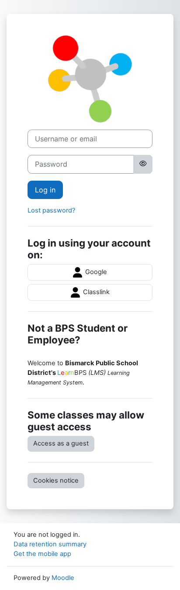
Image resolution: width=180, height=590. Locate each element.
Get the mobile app (42, 554)
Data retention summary (50, 544)
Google (95, 272)
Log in (45, 189)
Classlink (95, 292)
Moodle (63, 578)
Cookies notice (56, 480)
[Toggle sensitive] (142, 164)
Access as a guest (61, 443)
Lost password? (51, 210)
